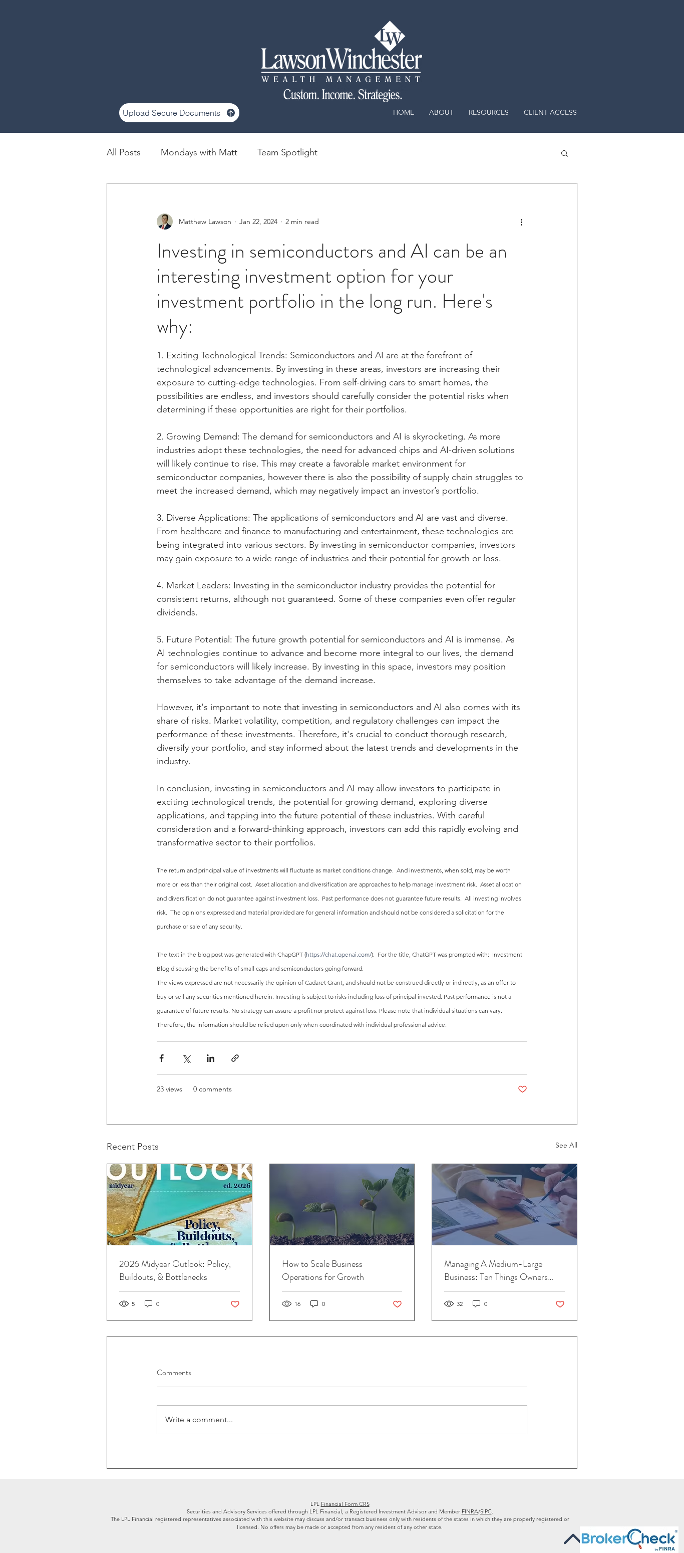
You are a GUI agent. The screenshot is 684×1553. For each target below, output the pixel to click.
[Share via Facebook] (161, 1058)
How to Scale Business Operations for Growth (323, 1270)
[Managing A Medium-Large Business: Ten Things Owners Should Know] (504, 1204)
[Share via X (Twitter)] (186, 1058)
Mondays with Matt (199, 152)
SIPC (486, 1511)
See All (566, 1145)
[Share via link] (235, 1058)
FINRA (470, 1511)
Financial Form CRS (345, 1503)
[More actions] (521, 221)
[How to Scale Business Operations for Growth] (342, 1204)
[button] (564, 153)
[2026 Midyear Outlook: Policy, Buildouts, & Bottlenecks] (179, 1204)
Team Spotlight (287, 152)
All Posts (124, 152)
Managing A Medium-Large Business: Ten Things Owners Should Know (496, 1270)
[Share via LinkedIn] (210, 1058)
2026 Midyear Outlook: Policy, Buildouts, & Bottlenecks (175, 1270)
